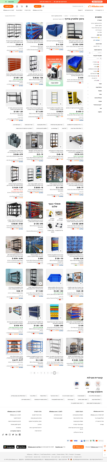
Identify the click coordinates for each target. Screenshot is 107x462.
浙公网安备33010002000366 (81, 459)
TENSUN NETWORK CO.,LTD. (35, 116)
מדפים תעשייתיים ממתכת (40, 399)
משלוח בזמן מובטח (78, 421)
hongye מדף (70, 399)
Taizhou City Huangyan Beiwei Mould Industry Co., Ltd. (34, 159)
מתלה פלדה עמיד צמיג (76, 128)
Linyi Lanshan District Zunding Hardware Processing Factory (74, 159)
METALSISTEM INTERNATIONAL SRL (54, 115)
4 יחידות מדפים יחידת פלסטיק (74, 124)
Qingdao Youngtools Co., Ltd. (35, 294)
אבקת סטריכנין (16, 124)
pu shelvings (54, 128)
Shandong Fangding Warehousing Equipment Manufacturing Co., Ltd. (54, 194)
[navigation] (94, 194)
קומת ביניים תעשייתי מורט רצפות (24, 128)
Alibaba (82, 15)
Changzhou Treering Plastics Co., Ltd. (54, 298)
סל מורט (64, 128)
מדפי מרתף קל (54, 395)
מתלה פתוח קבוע (96, 399)
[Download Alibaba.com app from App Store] (21, 447)
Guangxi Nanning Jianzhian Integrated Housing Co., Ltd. (14, 296)
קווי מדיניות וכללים (78, 432)
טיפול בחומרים (74, 15)
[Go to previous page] (57, 372)
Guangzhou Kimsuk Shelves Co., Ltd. (14, 118)
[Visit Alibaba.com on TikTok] (3, 435)
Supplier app (59, 447)
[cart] (21, 6)
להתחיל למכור (17, 418)
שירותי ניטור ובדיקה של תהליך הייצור (75, 428)
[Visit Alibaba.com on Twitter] (13, 435)
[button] (43, 6)
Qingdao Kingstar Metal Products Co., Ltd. (54, 158)
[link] (105, 446)
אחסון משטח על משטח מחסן (93, 403)
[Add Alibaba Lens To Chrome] (78, 447)
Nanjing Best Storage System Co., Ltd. (34, 49)
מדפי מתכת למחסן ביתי (76, 403)
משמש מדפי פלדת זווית (94, 395)
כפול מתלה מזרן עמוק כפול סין (18, 395)
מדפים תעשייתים (26, 399)
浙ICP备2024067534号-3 (96, 459)
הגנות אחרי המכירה (78, 424)
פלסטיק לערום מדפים (42, 128)
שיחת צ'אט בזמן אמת (36, 418)
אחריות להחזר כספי (78, 418)
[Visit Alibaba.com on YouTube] (6, 435)
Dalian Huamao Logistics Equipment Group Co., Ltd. (74, 118)
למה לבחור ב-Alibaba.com (97, 415)
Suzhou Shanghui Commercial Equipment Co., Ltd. (14, 262)
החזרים (39, 424)
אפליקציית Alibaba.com (34, 447)
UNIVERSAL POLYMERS (77, 263)
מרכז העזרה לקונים (36, 415)
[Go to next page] (31, 372)
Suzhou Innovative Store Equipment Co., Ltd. (74, 81)
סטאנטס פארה (80, 395)
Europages (78, 454)
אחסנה (66, 15)
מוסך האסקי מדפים (82, 399)
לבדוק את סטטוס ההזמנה (14, 421)
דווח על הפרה (38, 430)
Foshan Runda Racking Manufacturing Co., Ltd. (74, 193)
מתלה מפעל (43, 395)
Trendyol (71, 454)
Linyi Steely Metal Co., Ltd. (16, 196)
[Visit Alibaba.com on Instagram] (10, 435)
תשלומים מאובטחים (78, 415)
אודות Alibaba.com (99, 411)
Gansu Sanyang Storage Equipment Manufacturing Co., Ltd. (74, 227)
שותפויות (18, 427)
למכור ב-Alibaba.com (15, 415)
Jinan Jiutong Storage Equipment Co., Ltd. (14, 84)
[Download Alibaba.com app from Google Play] (9, 447)
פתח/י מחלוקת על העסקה (35, 421)
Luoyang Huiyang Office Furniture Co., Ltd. (14, 227)
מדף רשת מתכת (28, 124)
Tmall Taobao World (45, 454)
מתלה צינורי (32, 395)
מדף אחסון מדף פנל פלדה (56, 124)
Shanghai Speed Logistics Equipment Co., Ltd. (34, 262)
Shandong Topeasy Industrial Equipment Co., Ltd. (74, 294)
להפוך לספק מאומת (16, 424)
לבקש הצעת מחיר (58, 418)
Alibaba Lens (94, 447)
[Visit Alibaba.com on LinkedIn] (16, 435)
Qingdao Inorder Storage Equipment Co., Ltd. (14, 160)
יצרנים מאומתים (58, 415)
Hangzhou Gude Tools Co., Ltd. (35, 191)
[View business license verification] (68, 459)
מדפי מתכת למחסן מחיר (57, 399)
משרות (102, 424)
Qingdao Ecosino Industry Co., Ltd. (74, 50)
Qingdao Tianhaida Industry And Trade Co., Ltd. (14, 50)
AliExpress (29, 454)
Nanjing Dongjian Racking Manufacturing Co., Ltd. (34, 231)
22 (34, 372)
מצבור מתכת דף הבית (67, 395)
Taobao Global (60, 454)
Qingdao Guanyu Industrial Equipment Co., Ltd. (54, 263)
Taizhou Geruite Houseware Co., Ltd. (34, 82)
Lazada (53, 454)
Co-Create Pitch (99, 418)
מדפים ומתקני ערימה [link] (56, 15)
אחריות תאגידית (100, 421)
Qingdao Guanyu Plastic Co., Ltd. (54, 48)
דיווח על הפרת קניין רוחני (35, 427)
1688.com (36, 454)
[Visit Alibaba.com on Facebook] (20, 435)
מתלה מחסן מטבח (41, 124)
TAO (66, 454)
